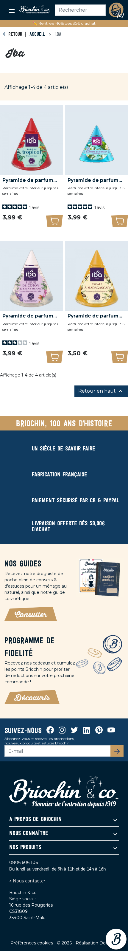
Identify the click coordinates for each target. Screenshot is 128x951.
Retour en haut (101, 391)
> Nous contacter (27, 881)
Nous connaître (28, 834)
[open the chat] (116, 939)
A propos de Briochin (35, 820)
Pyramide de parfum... (29, 180)
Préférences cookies (32, 943)
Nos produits (25, 848)
